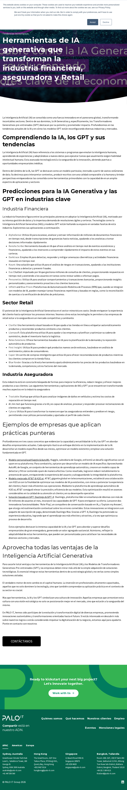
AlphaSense (15, 234)
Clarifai (12, 325)
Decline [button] (106, 22)
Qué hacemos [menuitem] (75, 718)
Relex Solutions (17, 340)
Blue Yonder (15, 362)
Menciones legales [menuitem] (112, 727)
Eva (10, 272)
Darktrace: (14, 257)
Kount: (12, 264)
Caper (12, 354)
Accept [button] (93, 22)
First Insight (15, 347)
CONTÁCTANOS (21, 641)
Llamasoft (14, 332)
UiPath (12, 286)
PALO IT (10, 84)
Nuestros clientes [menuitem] (99, 718)
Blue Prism (26, 286)
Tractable (14, 396)
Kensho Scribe (16, 246)
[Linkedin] (123, 782)
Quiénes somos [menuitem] (51, 718)
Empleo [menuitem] (119, 718)
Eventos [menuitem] (90, 727)
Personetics (15, 279)
